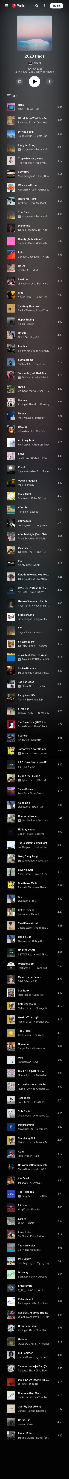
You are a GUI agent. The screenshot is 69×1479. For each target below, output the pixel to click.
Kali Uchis (23, 189)
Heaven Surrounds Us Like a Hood (33, 601)
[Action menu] (49, 81)
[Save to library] (20, 81)
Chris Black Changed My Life (42, 1330)
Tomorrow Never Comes (32, 749)
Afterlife (22, 507)
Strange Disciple (42, 1008)
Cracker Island (40, 377)
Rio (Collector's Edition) (41, 726)
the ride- (23, 279)
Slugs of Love (26, 614)
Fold (20, 252)
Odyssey (23, 1272)
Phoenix (22, 538)
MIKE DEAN (24, 981)
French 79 (23, 1102)
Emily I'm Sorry (27, 145)
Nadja (21, 386)
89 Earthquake (26, 641)
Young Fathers (25, 297)
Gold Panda (24, 1035)
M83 (20, 484)
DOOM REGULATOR (29, 565)
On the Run (24, 1420)
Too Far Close (26, 682)
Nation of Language (25, 1008)
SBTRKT (22, 592)
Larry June (27, 646)
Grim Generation (27, 1326)
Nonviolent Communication (33, 1165)
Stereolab (23, 498)
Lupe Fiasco (24, 994)
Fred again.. (33, 350)
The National (25, 162)
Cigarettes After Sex (29, 471)
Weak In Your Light (28, 1017)
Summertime (25, 359)
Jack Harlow (28, 820)
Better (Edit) (25, 1433)
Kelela (21, 323)
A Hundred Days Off (41, 1115)
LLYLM (21, 266)
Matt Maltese (25, 417)
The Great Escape (43, 646)
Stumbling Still (26, 1138)
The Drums (28, 1437)
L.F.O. (32, 766)
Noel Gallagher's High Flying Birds (27, 176)
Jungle (22, 1410)
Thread (35, 914)
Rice (20, 292)
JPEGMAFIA (28, 578)
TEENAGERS (38, 1102)
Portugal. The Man (28, 404)
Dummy (22, 400)
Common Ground (28, 816)
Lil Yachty (23, 283)
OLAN (21, 1223)
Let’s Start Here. (40, 283)
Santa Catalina (42, 136)
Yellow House (34, 1343)
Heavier (22, 1339)
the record (41, 149)
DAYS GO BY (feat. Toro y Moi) (33, 588)
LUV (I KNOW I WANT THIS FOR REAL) (33, 1379)
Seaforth (23, 735)
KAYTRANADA (38, 659)
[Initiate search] (36, 5)
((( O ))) (22, 1290)
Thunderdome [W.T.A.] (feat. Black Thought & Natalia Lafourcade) (33, 1366)
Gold (21, 1151)
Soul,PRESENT (30, 1384)
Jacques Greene (35, 256)
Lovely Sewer (25, 869)
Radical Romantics (40, 458)
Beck (21, 310)
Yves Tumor (24, 605)
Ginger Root (24, 1048)
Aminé (25, 659)
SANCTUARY (25, 1285)
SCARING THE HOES (43, 578)
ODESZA (23, 337)
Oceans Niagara (27, 480)
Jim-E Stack (30, 1075)
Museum (23, 413)
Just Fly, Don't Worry (29, 1406)
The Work (38, 1035)
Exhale (22, 1218)
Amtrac (22, 203)
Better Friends (26, 910)
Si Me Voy (23, 708)
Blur (20, 1249)
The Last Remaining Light (32, 843)
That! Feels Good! (28, 923)
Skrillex (22, 350)
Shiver (21, 453)
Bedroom (23, 914)
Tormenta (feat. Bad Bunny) (33, 373)
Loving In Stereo (37, 1410)
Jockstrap (23, 1397)
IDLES (25, 1182)
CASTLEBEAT (25, 109)
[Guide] (6, 6)
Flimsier (23, 1205)
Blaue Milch (24, 494)
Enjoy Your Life (26, 695)
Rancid (25, 753)
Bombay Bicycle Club (26, 1263)
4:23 (35, 981)
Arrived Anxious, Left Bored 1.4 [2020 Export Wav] (33, 1084)
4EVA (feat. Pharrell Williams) (33, 655)
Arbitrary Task (26, 440)
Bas (24, 229)
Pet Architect (25, 1299)
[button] (34, 63)
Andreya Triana (36, 1316)
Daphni (22, 243)
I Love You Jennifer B (40, 1397)
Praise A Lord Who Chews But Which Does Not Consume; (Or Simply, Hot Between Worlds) (41, 874)
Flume (21, 1075)
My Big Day (24, 1259)
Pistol (21, 467)
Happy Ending (26, 319)
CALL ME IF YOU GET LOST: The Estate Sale (43, 780)
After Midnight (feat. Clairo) (33, 534)
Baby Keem (28, 1196)
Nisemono (24, 1044)
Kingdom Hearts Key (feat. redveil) (33, 574)
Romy (21, 699)
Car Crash (24, 1178)
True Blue (23, 212)
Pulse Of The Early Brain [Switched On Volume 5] (40, 498)
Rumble (22, 346)
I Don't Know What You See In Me (33, 118)
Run (47, 1316)
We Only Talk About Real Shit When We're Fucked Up (38, 229)
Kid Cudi (31, 364)
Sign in (57, 5)
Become (39, 833)
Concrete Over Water (30, 1393)
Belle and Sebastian (25, 122)
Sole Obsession (27, 1004)
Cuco (21, 713)
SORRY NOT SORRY (29, 775)
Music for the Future (29, 977)
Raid (20, 561)
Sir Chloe (23, 1236)
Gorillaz (26, 377)
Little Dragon (25, 619)
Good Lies (24, 802)
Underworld (24, 1115)
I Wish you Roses (28, 185)
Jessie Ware (25, 927)
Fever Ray (23, 458)
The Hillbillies (26, 1191)
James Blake (25, 1357)
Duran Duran (25, 726)
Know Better (25, 1232)
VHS (38, 109)
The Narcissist (26, 1245)
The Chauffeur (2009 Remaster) (33, 722)
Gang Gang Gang (28, 856)
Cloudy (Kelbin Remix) (31, 239)
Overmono (24, 807)
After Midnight (37, 538)
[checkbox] (60, 107)
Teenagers (24, 1098)
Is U (20, 896)
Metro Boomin (26, 1169)
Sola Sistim (24, 1111)
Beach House (25, 833)
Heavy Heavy (42, 297)
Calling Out (24, 936)
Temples (23, 511)
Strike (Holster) (27, 668)
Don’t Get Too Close (42, 364)
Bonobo (22, 256)
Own (20, 1057)
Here (21, 104)
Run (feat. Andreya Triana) (33, 1312)
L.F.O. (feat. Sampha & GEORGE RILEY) (33, 762)
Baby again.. (25, 520)
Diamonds (24, 225)
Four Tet (22, 793)
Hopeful (22, 333)
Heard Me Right (27, 198)
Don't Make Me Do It (29, 883)
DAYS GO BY (37, 592)
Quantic (22, 1316)
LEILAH (31, 954)
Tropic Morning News (30, 158)
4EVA (46, 659)
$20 (20, 628)
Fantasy (29, 484)
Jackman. (43, 820)
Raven (30, 323)
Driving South (26, 131)
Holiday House (26, 829)
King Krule (23, 739)
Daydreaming (26, 1124)
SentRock (23, 990)
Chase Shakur (28, 686)
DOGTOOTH (24, 547)
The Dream (24, 1030)
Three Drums (25, 789)
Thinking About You (29, 306)
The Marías (31, 713)
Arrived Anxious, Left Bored (42, 1075)
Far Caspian (24, 444)
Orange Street (26, 963)
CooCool (23, 427)
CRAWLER (36, 1182)
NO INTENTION (26, 950)
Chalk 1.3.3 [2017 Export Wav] (33, 1071)
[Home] (18, 6)
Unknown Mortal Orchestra (31, 391)
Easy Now (23, 172)
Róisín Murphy (26, 431)
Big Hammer (25, 1353)
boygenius (27, 149)
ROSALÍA (23, 270)
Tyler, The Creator (28, 552)
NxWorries (23, 1129)
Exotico (34, 511)
